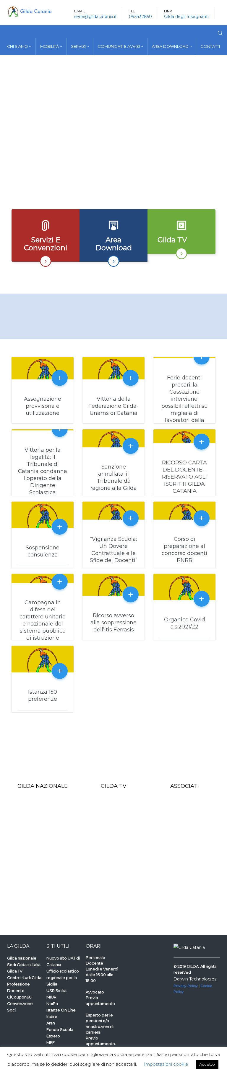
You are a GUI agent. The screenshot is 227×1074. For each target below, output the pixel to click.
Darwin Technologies (195, 979)
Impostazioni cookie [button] (166, 1064)
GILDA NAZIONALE (42, 786)
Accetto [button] (207, 1064)
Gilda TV (14, 971)
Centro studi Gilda (24, 977)
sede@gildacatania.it (95, 16)
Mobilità (50, 46)
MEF (50, 1042)
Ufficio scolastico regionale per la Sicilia (62, 977)
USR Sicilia (56, 990)
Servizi (79, 46)
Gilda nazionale (21, 958)
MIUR (51, 997)
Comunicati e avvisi (119, 46)
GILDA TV (114, 786)
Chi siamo (18, 46)
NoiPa (52, 1003)
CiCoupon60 (19, 997)
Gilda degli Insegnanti (186, 16)
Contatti (210, 46)
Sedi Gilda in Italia (23, 964)
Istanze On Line (61, 1010)
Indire (51, 1016)
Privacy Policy (186, 985)
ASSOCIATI (184, 786)
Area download (170, 46)
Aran (50, 1023)
